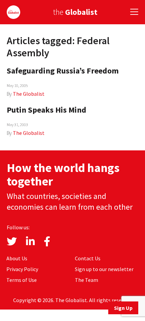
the (75, 12)
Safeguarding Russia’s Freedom (63, 70)
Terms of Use (21, 279)
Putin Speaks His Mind (46, 110)
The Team (86, 279)
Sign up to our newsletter (104, 269)
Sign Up (123, 307)
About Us (16, 258)
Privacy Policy (22, 269)
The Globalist (29, 93)
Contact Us (87, 258)
